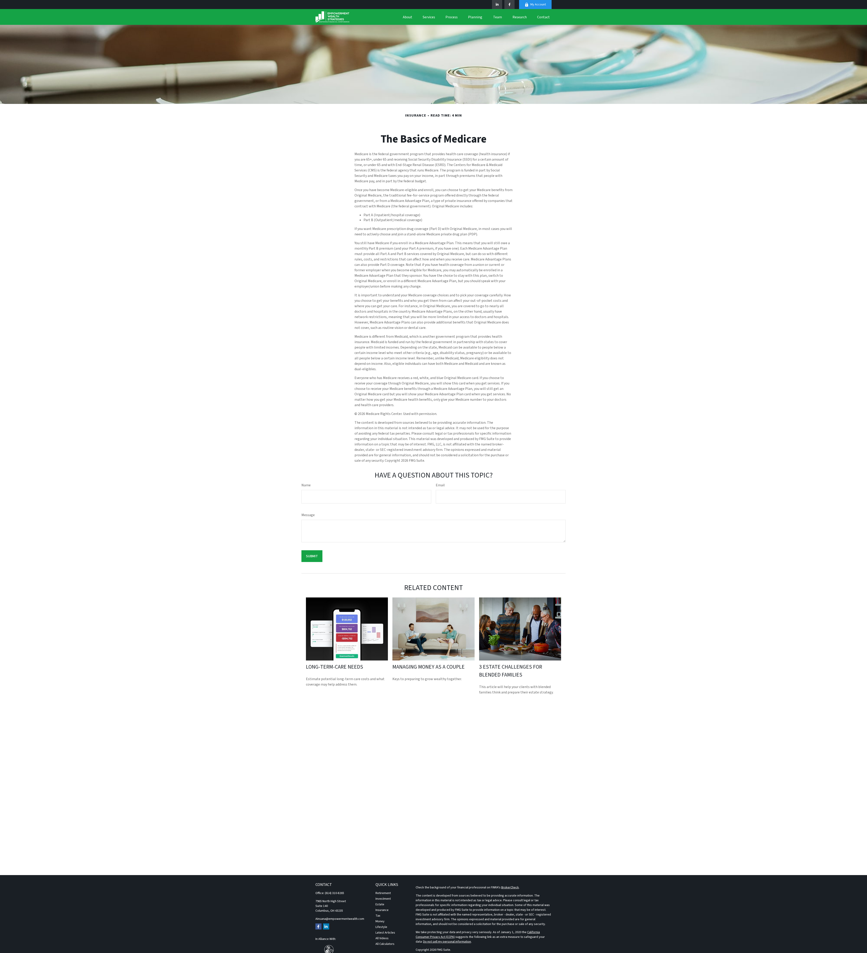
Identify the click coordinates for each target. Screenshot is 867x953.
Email (440, 485)
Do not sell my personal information (447, 941)
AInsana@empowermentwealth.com (339, 919)
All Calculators (384, 944)
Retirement (383, 893)
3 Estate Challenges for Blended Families (510, 671)
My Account (538, 4)
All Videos (382, 938)
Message (308, 515)
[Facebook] (509, 4)
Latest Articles (385, 932)
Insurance (382, 910)
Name (306, 485)
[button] (407, 16)
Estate (379, 904)
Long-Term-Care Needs (334, 667)
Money (380, 921)
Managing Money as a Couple (428, 667)
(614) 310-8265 (334, 893)
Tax (377, 915)
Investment (383, 899)
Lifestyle (381, 927)
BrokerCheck (510, 887)
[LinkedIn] (497, 4)
